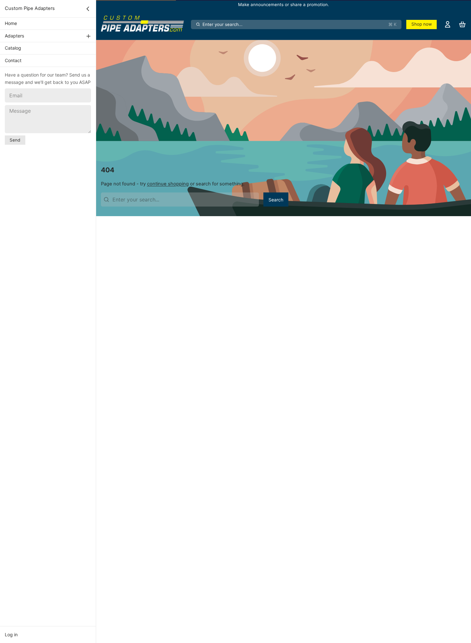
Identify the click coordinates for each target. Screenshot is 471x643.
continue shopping (168, 184)
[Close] (88, 8)
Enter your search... (299, 24)
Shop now (421, 24)
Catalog (13, 48)
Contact (13, 60)
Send (15, 139)
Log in (11, 634)
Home (11, 23)
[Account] (447, 24)
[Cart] (462, 24)
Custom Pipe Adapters (30, 8)
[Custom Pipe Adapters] (145, 24)
